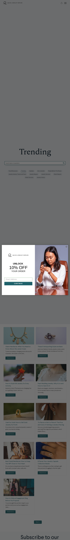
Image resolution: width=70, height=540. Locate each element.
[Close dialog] (66, 247)
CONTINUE (18, 283)
